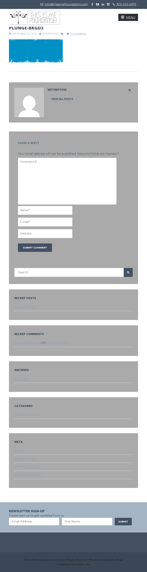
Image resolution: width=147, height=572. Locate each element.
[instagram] (108, 4)
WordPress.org (28, 474)
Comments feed (27, 466)
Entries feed (25, 458)
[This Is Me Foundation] (35, 17)
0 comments (78, 33)
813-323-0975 (126, 4)
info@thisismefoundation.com (66, 4)
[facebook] (92, 4)
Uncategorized (27, 414)
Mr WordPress (27, 342)
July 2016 (21, 378)
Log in (19, 450)
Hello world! (25, 307)
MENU (130, 17)
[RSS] (130, 90)
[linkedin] (103, 4)
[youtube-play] (97, 4)
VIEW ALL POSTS (62, 98)
